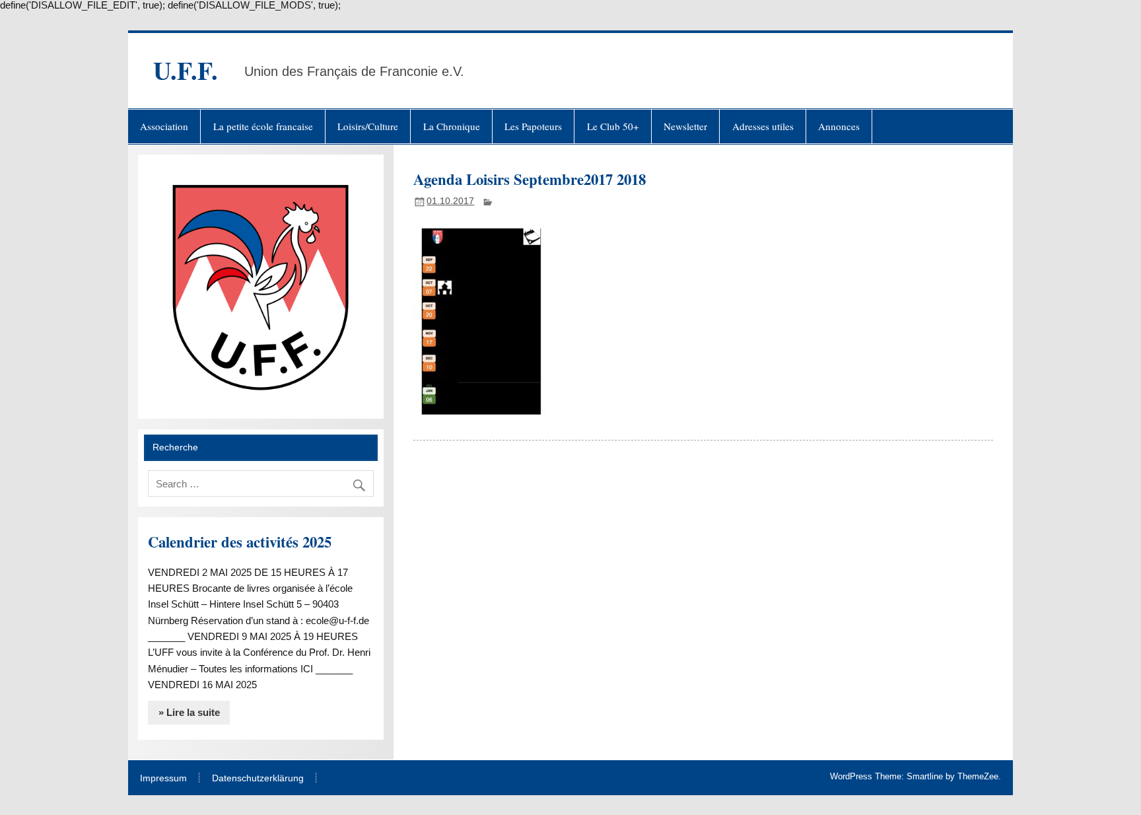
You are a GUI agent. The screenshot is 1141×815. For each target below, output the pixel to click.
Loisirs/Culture (367, 126)
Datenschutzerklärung (258, 778)
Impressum (163, 778)
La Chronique (451, 126)
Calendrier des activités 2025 (239, 542)
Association (164, 126)
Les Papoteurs (533, 126)
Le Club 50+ (613, 126)
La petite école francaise (263, 126)
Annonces (839, 126)
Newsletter (685, 126)
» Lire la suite (189, 712)
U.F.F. (185, 70)
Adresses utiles (763, 126)
